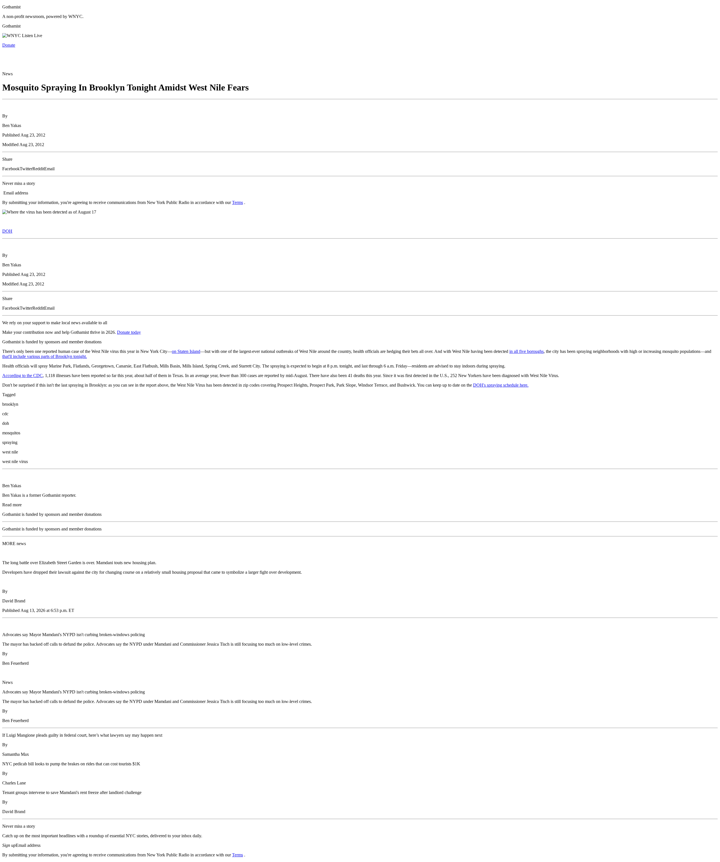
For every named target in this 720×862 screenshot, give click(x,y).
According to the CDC (22, 375)
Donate (8, 45)
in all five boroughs (526, 351)
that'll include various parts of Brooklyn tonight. (44, 356)
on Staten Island (186, 351)
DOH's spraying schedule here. (500, 385)
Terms (237, 202)
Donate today (129, 332)
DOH (7, 231)
